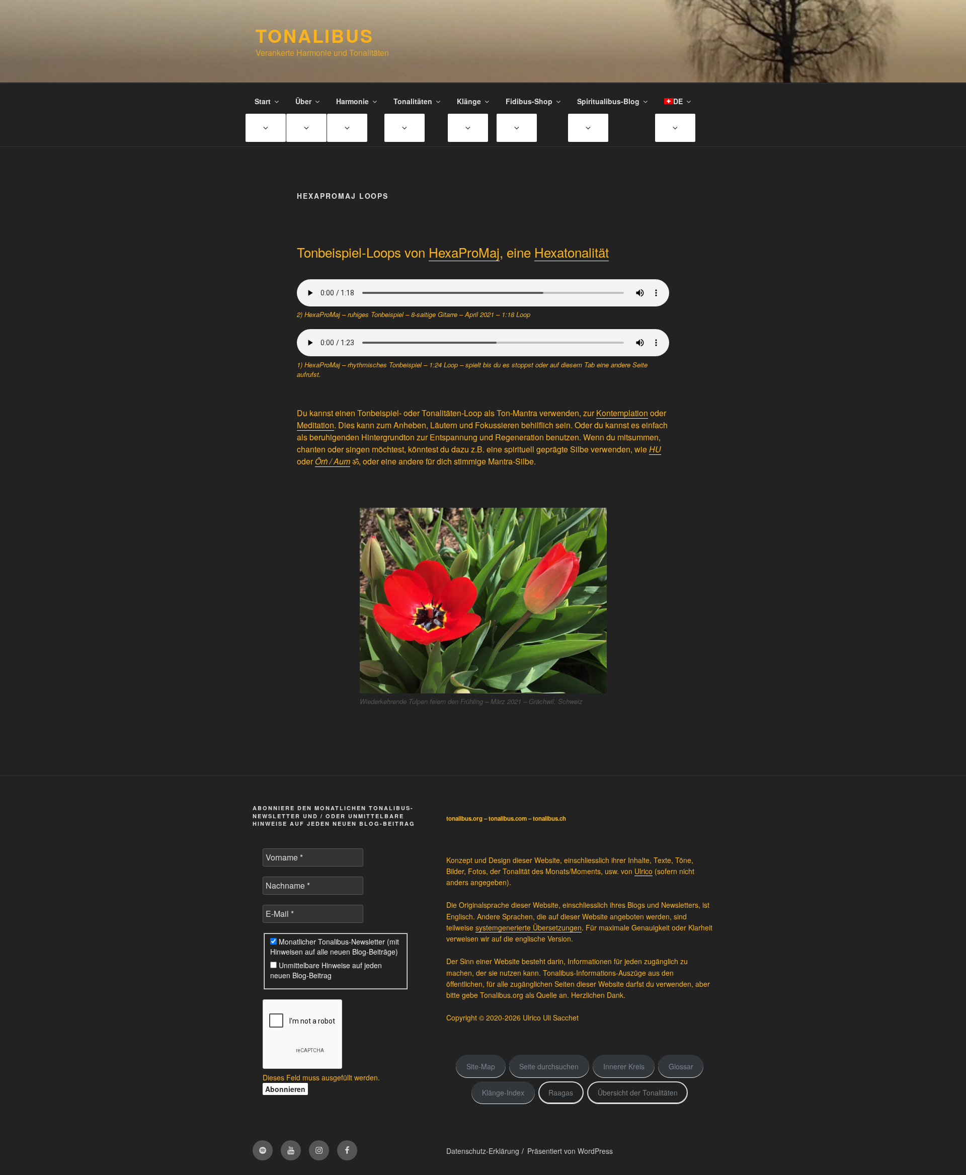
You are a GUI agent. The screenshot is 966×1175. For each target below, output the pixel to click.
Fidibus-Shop (529, 101)
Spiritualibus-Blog (608, 101)
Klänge (469, 101)
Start (263, 101)
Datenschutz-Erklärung (482, 1151)
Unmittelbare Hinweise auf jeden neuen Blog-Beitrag (326, 970)
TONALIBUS (315, 35)
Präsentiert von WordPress (570, 1151)
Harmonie (352, 101)
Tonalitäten (412, 101)
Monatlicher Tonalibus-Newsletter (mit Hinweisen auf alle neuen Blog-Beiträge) (334, 946)
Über (303, 101)
